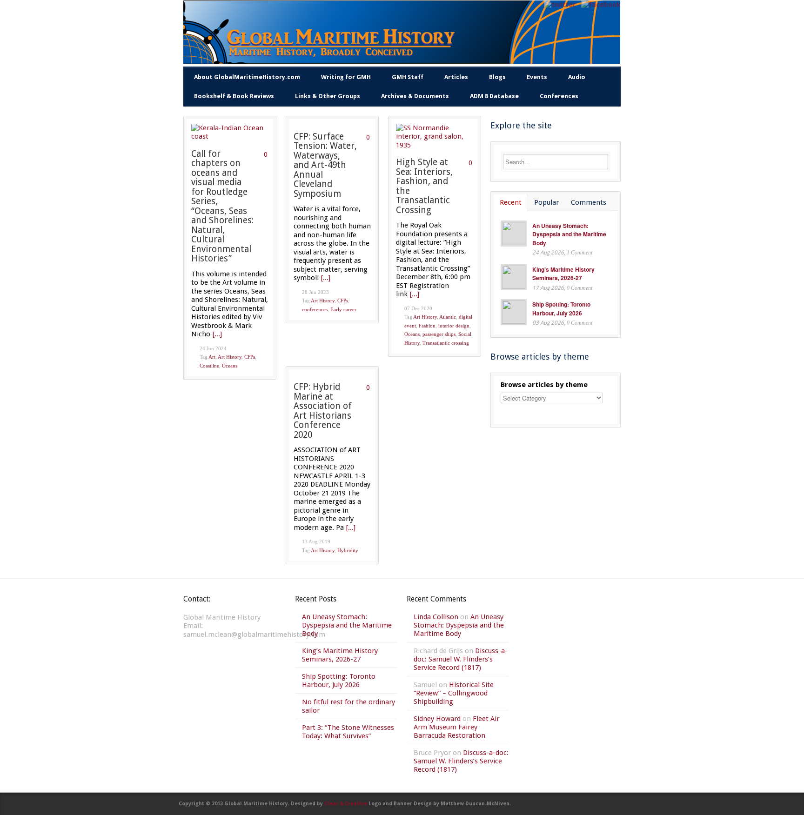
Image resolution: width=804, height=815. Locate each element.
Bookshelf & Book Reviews (234, 96)
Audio (576, 76)
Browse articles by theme (544, 385)
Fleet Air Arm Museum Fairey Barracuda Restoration (456, 727)
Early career (343, 309)
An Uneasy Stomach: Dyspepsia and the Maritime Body (569, 234)
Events (537, 76)
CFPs (249, 357)
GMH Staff (407, 76)
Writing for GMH (346, 76)
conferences (315, 309)
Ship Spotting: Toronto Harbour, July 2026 (561, 308)
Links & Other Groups (327, 96)
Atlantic (447, 317)
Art (211, 357)
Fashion (427, 325)
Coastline (209, 365)
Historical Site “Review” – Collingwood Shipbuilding (454, 693)
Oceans (229, 365)
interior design (453, 325)
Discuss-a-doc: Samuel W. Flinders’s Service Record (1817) (461, 659)
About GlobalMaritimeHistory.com (247, 76)
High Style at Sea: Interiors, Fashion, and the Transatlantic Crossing (424, 186)
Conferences (559, 96)
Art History (229, 357)
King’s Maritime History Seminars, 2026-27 (563, 273)
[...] (217, 334)
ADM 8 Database (494, 96)
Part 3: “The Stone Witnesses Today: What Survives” (348, 731)
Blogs (497, 76)
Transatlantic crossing (445, 343)
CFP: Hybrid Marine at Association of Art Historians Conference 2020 (323, 410)
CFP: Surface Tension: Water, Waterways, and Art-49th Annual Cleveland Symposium (325, 165)
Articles (456, 76)
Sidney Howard (437, 719)
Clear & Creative (345, 804)
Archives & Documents (415, 96)
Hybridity (347, 550)
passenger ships (439, 334)
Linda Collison (436, 617)
